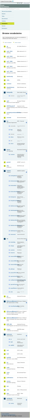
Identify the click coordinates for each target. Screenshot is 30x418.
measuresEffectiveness (13, 256)
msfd (8, 367)
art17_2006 (9, 61)
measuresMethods (13, 260)
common (9, 83)
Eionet (7, 8)
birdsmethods (13, 185)
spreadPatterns (13, 288)
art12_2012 (9, 51)
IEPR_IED (9, 324)
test (8, 386)
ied (7, 296)
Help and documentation (7, 11)
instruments (13, 234)
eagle (11, 341)
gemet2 (9, 162)
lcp (7, 362)
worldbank (9, 398)
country (12, 403)
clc (11, 339)
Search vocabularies (8, 42)
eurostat (9, 117)
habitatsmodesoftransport (13, 225)
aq (7, 46)
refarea (11, 137)
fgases (8, 149)
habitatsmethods (13, 220)
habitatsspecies (13, 230)
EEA (7, 1)
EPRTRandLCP (11, 106)
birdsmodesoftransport (13, 191)
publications (10, 377)
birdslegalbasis (13, 175)
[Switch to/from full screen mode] (22, 3)
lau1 (8, 350)
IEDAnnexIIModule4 (12, 317)
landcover (9, 334)
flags (11, 129)
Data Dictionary (11, 8)
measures (12, 252)
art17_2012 (9, 66)
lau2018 (9, 357)
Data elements (5, 18)
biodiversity (10, 76)
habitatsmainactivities (13, 215)
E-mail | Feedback (5, 413)
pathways (12, 269)
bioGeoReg (12, 242)
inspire (8, 329)
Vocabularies (4, 23)
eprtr (8, 101)
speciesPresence (13, 284)
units (11, 291)
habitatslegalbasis (13, 210)
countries (12, 154)
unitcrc (11, 143)
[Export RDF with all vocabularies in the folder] (26, 94)
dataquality (9, 92)
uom (8, 389)
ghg (8, 165)
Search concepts (18, 42)
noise (8, 372)
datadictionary (10, 87)
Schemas (4, 21)
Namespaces (4, 28)
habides (9, 170)
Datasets (3, 13)
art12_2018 (9, 56)
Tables (3, 16)
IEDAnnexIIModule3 (12, 311)
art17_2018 (9, 71)
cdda (8, 80)
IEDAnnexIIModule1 (12, 301)
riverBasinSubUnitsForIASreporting (13, 280)
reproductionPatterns (13, 276)
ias (7, 238)
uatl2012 (12, 345)
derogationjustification (13, 200)
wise (8, 393)
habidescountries (13, 205)
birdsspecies (13, 196)
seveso (8, 381)
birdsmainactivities (13, 181)
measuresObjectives (13, 264)
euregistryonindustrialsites (12, 112)
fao (7, 121)
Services (3, 25)
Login (19, 3)
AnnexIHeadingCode (13, 306)
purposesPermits (13, 272)
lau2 (8, 353)
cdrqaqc (12, 245)
